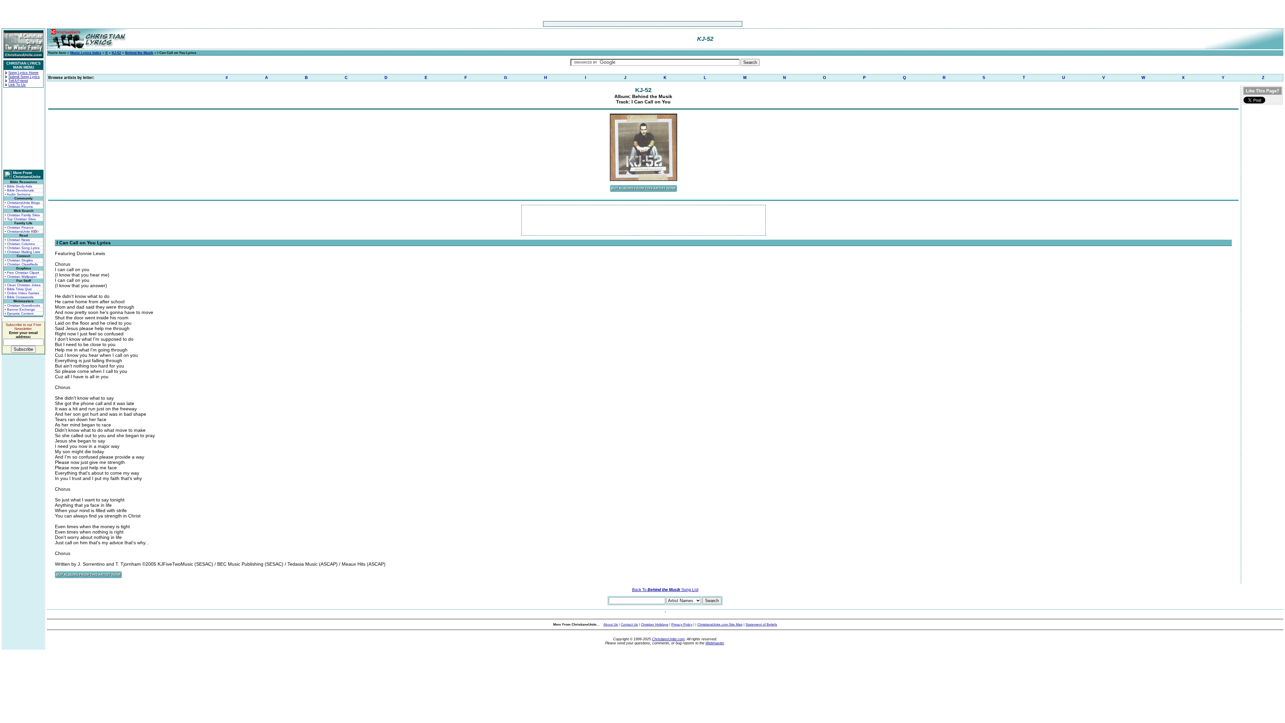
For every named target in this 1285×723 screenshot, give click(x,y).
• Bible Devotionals (19, 190)
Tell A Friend (18, 81)
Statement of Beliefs (761, 624)
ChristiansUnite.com (668, 639)
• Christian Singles (19, 260)
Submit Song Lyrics (24, 77)
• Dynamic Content (19, 313)
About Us (610, 624)
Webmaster (714, 643)
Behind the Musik (139, 53)
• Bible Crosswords (19, 297)
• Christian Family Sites (22, 215)
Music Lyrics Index (85, 53)
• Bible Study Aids (18, 186)
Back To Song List (665, 589)
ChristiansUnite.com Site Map (720, 624)
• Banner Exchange (20, 309)
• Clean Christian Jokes (22, 285)
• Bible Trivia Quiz (18, 289)
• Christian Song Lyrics (22, 248)
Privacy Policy (681, 624)
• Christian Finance (19, 227)
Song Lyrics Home (23, 73)
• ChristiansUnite (22, 231)
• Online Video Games (22, 293)
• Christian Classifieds (21, 264)
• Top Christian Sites (20, 219)
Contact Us (629, 624)
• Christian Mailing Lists (22, 252)
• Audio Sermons (17, 194)
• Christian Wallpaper (21, 276)
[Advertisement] (621, 23)
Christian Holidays (654, 624)
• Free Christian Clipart (22, 272)
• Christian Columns (20, 244)
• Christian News (17, 240)
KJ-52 (116, 53)
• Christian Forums (19, 207)
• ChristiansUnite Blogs (22, 203)
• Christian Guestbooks (22, 305)
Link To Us (17, 85)
